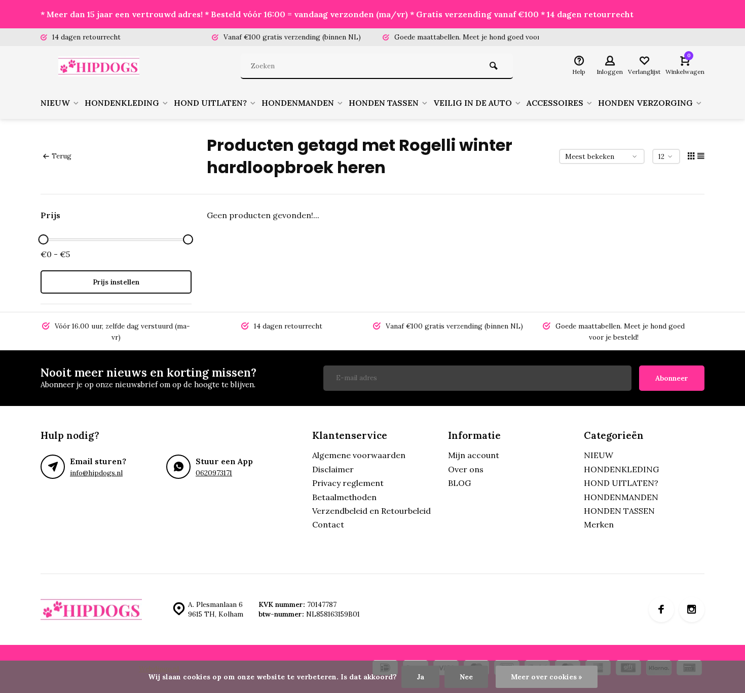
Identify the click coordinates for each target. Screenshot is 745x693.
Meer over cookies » (546, 676)
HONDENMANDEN (298, 103)
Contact (328, 524)
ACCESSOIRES (555, 103)
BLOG (459, 483)
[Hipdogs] (101, 66)
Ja (420, 676)
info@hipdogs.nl (96, 472)
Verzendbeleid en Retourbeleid (371, 511)
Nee (466, 676)
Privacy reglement (348, 483)
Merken (599, 524)
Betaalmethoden (344, 497)
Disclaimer (333, 469)
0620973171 (214, 472)
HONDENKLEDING (122, 103)
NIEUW (55, 103)
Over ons (465, 469)
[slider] (43, 239)
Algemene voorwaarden (358, 455)
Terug (61, 155)
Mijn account (473, 455)
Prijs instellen (116, 282)
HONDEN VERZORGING (645, 103)
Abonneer (671, 378)
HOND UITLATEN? (210, 103)
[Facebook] (661, 609)
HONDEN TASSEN (384, 103)
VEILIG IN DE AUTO (472, 103)
